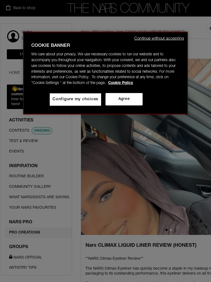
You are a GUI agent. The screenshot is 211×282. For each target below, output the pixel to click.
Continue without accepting (159, 38)
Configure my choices (75, 99)
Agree (124, 99)
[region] (105, 72)
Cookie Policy (120, 83)
